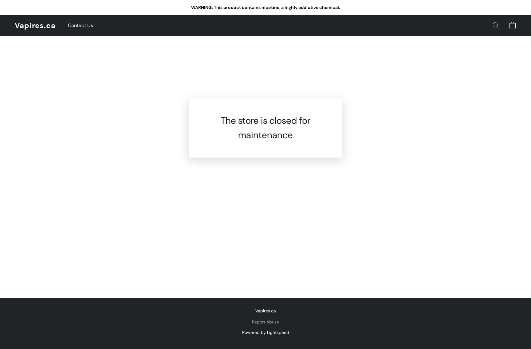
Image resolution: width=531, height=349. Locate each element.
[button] (35, 25)
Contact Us (80, 25)
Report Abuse (265, 322)
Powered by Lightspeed (265, 332)
